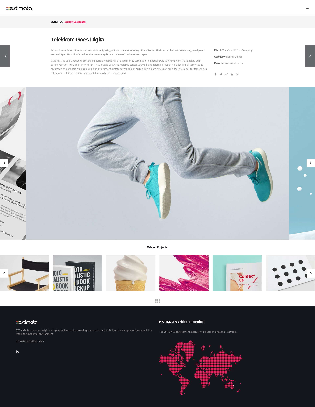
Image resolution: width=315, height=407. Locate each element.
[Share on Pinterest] (237, 73)
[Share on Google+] (226, 73)
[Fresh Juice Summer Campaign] (182, 273)
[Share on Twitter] (221, 73)
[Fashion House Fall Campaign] (288, 273)
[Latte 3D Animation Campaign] (75, 273)
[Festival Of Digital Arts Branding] (235, 273)
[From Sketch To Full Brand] (128, 273)
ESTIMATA (56, 22)
